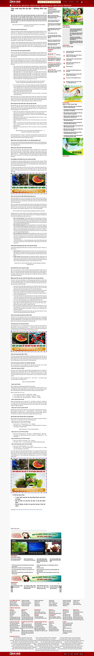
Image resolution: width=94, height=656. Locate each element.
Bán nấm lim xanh (66, 615)
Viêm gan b (12, 610)
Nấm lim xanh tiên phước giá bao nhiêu (27, 633)
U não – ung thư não (53, 603)
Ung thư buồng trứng (38, 600)
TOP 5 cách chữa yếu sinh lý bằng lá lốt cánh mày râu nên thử (23, 565)
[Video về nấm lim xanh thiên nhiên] (53, 547)
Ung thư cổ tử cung (25, 601)
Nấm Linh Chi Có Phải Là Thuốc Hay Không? (22, 567)
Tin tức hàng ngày (55, 2)
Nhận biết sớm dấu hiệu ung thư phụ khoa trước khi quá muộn (76, 42)
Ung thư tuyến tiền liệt (26, 603)
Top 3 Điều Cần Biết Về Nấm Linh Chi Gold (73, 71)
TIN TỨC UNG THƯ (16, 5)
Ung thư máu (37, 601)
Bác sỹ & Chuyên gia (14, 627)
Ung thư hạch (37, 605)
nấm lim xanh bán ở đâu (45, 637)
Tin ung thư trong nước (15, 623)
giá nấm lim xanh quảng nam (44, 640)
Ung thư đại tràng (52, 604)
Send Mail (44, 13)
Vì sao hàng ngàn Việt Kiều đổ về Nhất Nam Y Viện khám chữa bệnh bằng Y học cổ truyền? (54, 65)
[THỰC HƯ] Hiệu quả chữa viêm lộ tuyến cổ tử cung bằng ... (74, 55)
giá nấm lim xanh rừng (68, 637)
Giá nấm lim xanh (66, 614)
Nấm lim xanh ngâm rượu (78, 619)
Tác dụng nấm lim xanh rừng (40, 618)
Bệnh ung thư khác (77, 604)
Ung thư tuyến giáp (67, 600)
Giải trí (47, 540)
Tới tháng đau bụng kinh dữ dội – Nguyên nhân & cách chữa (76, 34)
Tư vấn (52, 540)
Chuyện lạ (51, 625)
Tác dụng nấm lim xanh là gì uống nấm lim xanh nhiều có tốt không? (73, 110)
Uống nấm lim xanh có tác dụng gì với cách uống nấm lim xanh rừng (43, 587)
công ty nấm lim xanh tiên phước (27, 642)
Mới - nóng (41, 540)
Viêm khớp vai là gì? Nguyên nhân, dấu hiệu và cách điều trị (54, 25)
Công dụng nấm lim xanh (15, 618)
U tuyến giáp (51, 615)
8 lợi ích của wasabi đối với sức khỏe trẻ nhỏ (16, 559)
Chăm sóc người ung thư (26, 624)
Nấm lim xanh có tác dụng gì (27, 631)
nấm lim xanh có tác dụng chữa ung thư (69, 648)
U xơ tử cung (37, 610)
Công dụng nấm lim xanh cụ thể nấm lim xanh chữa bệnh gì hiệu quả (73, 123)
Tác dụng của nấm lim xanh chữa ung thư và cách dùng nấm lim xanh (73, 136)
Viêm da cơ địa (52, 610)
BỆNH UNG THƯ (25, 5)
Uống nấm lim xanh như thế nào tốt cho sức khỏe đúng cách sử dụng (73, 133)
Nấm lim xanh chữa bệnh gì (27, 626)
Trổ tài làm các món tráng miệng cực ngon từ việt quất (48, 573)
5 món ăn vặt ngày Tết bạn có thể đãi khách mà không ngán (22, 573)
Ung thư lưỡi (37, 604)
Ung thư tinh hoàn (25, 605)
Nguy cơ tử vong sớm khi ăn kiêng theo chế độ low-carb (54, 40)
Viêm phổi (36, 615)
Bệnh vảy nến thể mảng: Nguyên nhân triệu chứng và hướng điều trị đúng (54, 16)
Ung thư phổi (51, 601)
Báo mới (46, 2)
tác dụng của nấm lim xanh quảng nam (22, 643)
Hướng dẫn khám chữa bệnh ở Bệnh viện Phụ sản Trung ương (55, 29)
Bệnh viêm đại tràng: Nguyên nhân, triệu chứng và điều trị (54, 48)
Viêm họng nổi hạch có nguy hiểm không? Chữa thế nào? (74, 74)
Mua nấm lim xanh (77, 615)
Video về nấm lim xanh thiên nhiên (52, 553)
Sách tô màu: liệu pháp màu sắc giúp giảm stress (73, 63)
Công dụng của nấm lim (54, 630)
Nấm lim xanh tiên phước (39, 629)
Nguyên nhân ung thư (14, 605)
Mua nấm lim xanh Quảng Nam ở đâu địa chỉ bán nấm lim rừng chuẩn (73, 113)
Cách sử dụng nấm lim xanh (27, 618)
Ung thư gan (51, 600)
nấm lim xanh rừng (22, 639)
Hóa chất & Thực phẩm (39, 627)
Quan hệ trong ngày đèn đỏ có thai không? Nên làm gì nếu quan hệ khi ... (76, 30)
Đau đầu (64, 613)
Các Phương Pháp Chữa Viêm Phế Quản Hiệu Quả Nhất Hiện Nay (30, 587)
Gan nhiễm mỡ (13, 612)
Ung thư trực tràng (67, 601)
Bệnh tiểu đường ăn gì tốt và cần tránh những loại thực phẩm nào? (54, 12)
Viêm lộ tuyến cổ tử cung (39, 612)
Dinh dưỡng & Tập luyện (26, 625)
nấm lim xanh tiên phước (44, 639)
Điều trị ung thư (13, 603)
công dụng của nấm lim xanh (21, 640)
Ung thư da (65, 605)
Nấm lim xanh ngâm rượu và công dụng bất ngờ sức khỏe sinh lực (73, 107)
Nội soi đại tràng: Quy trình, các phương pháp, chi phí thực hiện (48, 570)
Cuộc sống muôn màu (67, 624)
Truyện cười (51, 623)
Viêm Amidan (65, 610)
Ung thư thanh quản (53, 605)
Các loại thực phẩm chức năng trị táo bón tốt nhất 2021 (55, 560)
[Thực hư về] (19, 547)
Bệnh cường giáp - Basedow (54, 616)
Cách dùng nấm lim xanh (15, 617)
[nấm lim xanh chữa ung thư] (29, 475)
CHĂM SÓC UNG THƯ (35, 5)
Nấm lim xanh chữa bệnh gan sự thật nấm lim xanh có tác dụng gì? (73, 129)
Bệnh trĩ (23, 610)
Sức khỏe (58, 540)
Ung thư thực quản (25, 604)
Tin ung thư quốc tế (14, 624)
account (81, 2)
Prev (13, 546)
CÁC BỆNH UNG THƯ (15, 600)
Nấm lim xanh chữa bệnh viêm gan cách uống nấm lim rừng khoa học (73, 117)
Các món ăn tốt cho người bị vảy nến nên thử (17, 586)
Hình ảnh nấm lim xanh (54, 629)
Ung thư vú (36, 603)
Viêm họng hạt (66, 612)
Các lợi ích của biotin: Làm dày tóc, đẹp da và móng (54, 21)
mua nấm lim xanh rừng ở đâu (23, 644)
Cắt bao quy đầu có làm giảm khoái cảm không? (74, 59)
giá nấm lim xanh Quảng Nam (21, 648)
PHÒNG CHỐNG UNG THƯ (47, 5)
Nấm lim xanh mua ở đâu (67, 629)
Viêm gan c (12, 614)
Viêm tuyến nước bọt (52, 33)
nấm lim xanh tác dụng (74, 642)
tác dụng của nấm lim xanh (49, 642)
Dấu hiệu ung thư (13, 601)
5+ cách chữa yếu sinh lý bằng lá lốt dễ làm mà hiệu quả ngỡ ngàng (56, 587)
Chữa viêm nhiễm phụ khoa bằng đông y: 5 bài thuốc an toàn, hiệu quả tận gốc (42, 560)
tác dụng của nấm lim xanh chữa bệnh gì (69, 640)
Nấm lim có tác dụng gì (67, 618)
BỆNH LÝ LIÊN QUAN (58, 5)
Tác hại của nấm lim (53, 628)
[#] (15, 1)
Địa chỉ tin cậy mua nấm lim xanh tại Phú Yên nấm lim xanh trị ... (73, 120)
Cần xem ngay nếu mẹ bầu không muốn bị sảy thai (73, 52)
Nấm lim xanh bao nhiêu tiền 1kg (27, 628)
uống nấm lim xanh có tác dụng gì (73, 644)
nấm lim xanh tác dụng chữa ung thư (23, 647)
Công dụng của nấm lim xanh (55, 613)
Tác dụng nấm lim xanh (78, 618)
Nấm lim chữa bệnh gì (67, 630)
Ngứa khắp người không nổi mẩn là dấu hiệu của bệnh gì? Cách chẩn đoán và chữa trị (54, 59)
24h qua (40, 2)
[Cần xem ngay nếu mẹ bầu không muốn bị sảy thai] (73, 49)
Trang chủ (11, 5)
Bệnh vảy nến (52, 612)
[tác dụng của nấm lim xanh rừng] (29, 183)
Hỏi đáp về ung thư (14, 604)
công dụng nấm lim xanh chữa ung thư (68, 646)
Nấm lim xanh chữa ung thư (27, 619)
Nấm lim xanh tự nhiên (78, 617)
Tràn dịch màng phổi (38, 616)
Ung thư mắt (75, 601)
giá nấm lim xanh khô (21, 637)
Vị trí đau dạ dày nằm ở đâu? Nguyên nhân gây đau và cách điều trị (54, 36)
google (46, 13)
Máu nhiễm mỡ (76, 613)
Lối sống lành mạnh (38, 625)
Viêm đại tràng (24, 613)
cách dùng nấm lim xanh (42, 646)
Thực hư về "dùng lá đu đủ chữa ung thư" (18, 553)
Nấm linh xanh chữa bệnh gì (27, 630)
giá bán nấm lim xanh (45, 643)
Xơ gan (11, 615)
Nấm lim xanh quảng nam (39, 628)
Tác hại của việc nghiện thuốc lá (73, 77)
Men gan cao (12, 613)
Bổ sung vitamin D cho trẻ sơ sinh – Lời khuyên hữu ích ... (73, 82)
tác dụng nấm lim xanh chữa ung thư (47, 650)
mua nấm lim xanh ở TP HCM (69, 643)
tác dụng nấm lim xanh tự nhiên (44, 644)
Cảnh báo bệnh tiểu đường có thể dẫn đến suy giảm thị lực (29, 509)
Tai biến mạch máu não (78, 612)
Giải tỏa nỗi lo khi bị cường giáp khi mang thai (30, 559)
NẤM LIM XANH (67, 5)
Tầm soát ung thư (38, 623)
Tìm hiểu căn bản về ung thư (36, 552)
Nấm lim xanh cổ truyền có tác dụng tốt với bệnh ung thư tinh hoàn (73, 126)
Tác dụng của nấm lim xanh (27, 617)
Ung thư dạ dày (76, 603)
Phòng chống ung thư (67, 625)
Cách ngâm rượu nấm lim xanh (40, 630)
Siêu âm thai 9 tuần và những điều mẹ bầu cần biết (54, 71)
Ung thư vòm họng (25, 600)
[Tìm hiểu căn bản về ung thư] (36, 547)
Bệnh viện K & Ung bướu (15, 625)
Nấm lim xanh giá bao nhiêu (40, 613)
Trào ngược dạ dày (25, 614)
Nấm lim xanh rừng (25, 615)
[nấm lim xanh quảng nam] (29, 341)
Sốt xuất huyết (76, 614)
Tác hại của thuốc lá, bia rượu (40, 624)
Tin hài (50, 624)
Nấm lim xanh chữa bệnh (15, 619)
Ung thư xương (40, 567)
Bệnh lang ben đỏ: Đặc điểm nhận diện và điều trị (54, 44)
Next (59, 546)
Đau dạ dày (23, 612)
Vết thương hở (69, 66)
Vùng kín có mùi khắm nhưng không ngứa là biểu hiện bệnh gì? (76, 38)
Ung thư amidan (66, 604)
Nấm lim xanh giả (52, 627)
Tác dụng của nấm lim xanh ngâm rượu (15, 629)
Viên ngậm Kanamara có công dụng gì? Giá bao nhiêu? (47, 565)
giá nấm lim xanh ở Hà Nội (22, 646)
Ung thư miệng (66, 603)
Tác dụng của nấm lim (67, 617)
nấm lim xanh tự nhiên (66, 639)
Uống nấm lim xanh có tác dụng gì (67, 632)
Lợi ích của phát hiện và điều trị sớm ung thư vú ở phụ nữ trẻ (23, 570)
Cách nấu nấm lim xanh (68, 619)
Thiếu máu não (76, 610)
